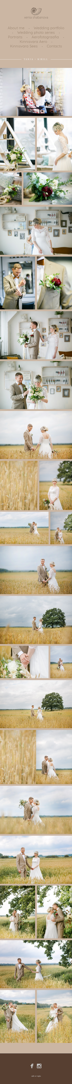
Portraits (15, 37)
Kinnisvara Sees (24, 46)
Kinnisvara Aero (33, 41)
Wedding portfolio (49, 28)
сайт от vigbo (36, 1076)
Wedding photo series (36, 32)
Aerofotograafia (45, 37)
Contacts (54, 46)
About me (16, 28)
